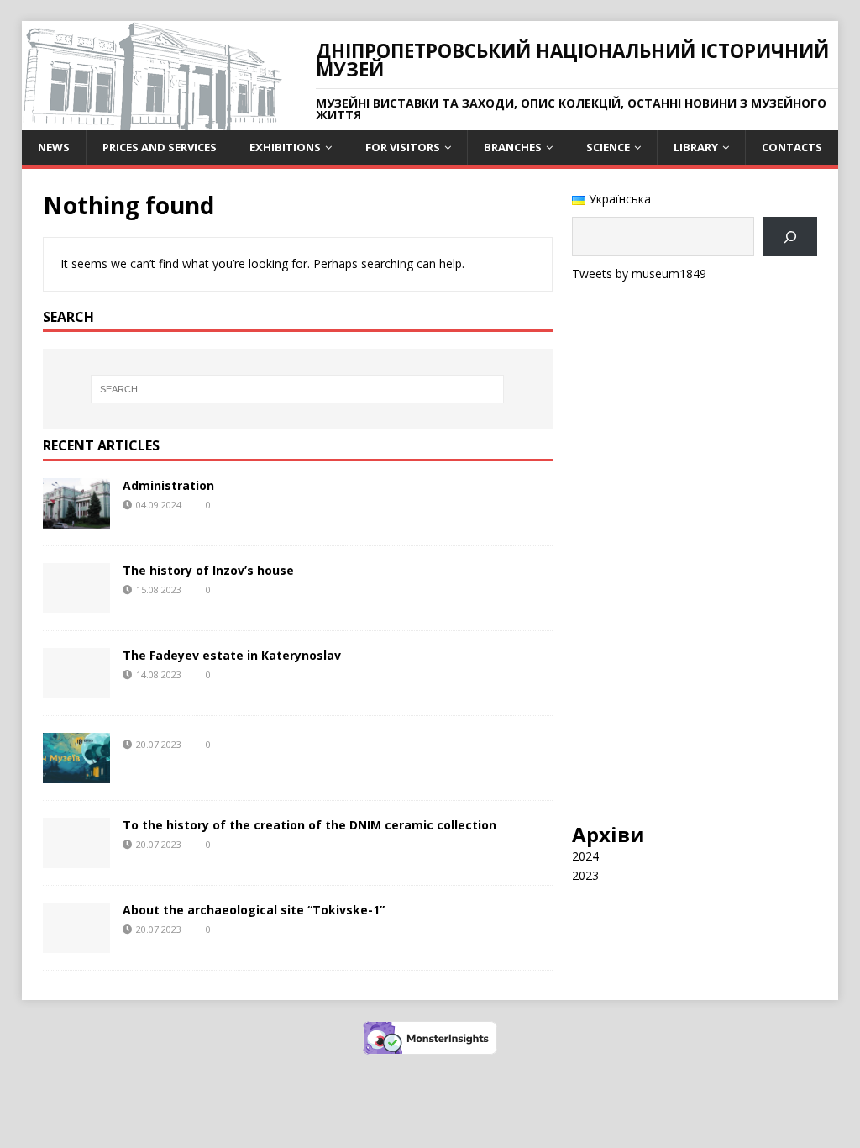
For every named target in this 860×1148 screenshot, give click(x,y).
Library (696, 147)
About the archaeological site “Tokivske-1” (254, 910)
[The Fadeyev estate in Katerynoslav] (76, 689)
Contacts (792, 147)
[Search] (790, 236)
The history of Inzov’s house (208, 570)
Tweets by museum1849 (639, 274)
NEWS (54, 147)
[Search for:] (297, 389)
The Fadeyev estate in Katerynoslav (232, 655)
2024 (585, 856)
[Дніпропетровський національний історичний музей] (152, 121)
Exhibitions (285, 147)
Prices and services (159, 147)
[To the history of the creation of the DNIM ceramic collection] (76, 858)
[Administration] (76, 519)
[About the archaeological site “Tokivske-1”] (76, 943)
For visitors (402, 147)
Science (608, 147)
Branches (513, 147)
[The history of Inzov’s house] (76, 604)
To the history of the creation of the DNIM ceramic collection (309, 825)
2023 (585, 875)
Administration (168, 485)
